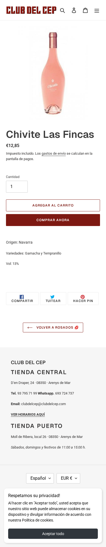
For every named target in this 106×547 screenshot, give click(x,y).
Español (38, 478)
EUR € (66, 478)
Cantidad (13, 177)
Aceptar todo (53, 534)
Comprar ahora (52, 220)
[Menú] (96, 9)
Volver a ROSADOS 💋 (57, 327)
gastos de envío (54, 153)
